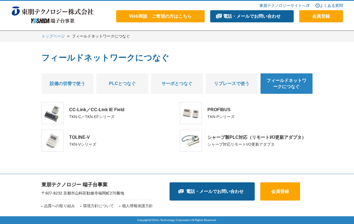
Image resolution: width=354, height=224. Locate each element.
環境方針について (98, 206)
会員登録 (321, 16)
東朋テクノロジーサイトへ (282, 5)
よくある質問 (331, 5)
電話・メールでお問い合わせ (252, 16)
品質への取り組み (59, 206)
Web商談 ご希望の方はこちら (160, 16)
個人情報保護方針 (137, 206)
